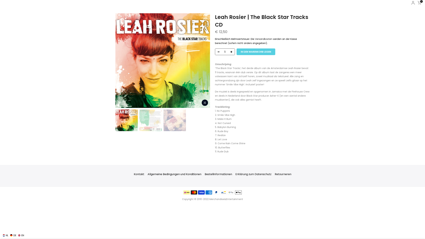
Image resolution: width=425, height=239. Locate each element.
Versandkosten (263, 39)
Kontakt (139, 174)
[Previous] (121, 60)
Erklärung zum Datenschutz (253, 174)
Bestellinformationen (218, 174)
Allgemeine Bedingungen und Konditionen (174, 174)
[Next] (204, 60)
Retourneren (283, 174)
